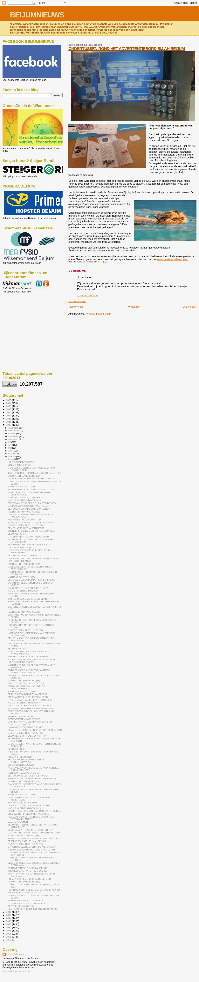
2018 (9, 421)
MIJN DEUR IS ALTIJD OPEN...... (23, 773)
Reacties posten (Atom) (99, 313)
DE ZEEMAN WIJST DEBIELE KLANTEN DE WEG (32, 503)
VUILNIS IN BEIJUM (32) (19, 465)
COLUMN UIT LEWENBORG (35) (24, 680)
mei (10, 448)
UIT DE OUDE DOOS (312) (21, 662)
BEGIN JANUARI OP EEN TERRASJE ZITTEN (30, 830)
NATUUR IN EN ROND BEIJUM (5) (24, 808)
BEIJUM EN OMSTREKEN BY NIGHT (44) (28, 736)
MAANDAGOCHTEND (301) (21, 486)
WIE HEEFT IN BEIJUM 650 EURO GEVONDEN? (31, 531)
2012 (9, 924)
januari (11, 459)
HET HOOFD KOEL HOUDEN (22, 802)
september (13, 436)
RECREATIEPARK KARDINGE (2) (24, 612)
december (13, 428)
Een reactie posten (77, 301)
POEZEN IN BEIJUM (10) (20, 757)
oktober (12, 433)
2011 (9, 927)
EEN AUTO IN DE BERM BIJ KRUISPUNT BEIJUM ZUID (35, 730)
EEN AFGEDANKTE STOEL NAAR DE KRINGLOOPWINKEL (26, 760)
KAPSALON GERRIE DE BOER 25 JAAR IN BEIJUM (33, 838)
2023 (9, 406)
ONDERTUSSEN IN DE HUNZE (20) (25, 733)
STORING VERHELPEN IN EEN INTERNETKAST (31, 659)
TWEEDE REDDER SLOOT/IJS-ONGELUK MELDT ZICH (35, 473)
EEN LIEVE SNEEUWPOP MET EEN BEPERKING (31, 580)
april (10, 451)
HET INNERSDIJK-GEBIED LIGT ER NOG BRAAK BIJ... (35, 890)
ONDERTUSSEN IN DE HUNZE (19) (25, 844)
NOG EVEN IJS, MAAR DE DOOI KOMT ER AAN (31, 522)
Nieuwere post (76, 306)
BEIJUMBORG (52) (17, 649)
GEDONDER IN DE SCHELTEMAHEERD (27, 903)
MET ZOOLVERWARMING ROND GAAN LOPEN (31, 850)
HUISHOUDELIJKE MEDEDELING (24, 892)
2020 (9, 415)
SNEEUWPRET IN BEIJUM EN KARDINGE (28, 814)
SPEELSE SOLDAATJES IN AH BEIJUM (27, 841)
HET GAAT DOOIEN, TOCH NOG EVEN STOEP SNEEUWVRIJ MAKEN (31, 818)
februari (12, 456)
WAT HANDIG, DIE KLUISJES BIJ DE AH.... (28, 599)
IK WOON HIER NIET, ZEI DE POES (25, 497)
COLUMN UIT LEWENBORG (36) (24, 564)
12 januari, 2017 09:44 (87, 295)
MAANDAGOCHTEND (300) (21, 577)
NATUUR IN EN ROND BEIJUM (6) (24, 703)
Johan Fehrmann (15, 954)
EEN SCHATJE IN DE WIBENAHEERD (26, 528)
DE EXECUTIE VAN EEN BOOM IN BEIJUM (29, 805)
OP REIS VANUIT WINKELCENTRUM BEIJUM (30, 700)
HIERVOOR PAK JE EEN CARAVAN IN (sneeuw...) (32, 778)
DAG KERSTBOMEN (18, 822)
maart (11, 453)
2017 (9, 425)
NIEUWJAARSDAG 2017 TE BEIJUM (25, 900)
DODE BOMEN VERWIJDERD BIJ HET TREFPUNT (33, 478)
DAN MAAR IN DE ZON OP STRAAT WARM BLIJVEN (33, 558)
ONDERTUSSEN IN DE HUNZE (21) (25, 630)
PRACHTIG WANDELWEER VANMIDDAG (28, 694)
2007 (9, 940)
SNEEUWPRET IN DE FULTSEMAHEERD (28, 697)
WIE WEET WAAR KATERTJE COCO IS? (27, 871)
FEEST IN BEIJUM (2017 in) (21, 906)
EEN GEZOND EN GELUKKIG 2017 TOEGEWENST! (33, 909)
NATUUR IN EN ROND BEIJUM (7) (24, 591)
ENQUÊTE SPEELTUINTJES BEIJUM (26, 683)
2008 (9, 937)
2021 (9, 412)
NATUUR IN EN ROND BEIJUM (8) (24, 500)
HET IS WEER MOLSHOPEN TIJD (24, 520)
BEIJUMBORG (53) (17, 534)
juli (9, 442)
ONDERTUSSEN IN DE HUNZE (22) (25, 525)
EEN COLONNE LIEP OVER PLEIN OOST (28, 776)
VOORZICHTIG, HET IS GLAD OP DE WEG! (29, 705)
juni (10, 445)
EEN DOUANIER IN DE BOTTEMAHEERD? (29, 509)
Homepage (133, 306)
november (13, 430)
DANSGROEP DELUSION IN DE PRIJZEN (28, 588)
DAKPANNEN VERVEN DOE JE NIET (26, 727)
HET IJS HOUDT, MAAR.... (20, 561)
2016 (9, 912)
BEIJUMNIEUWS (37, 15)
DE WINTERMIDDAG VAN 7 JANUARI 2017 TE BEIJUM (34, 811)
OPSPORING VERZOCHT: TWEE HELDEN (28, 506)
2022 (9, 409)
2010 (9, 930)
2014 (9, 918)
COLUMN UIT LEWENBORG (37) (24, 476)
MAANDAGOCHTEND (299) (21, 691)
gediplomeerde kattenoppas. (172, 259)
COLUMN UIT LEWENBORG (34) (24, 781)
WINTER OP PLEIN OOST (20, 716)
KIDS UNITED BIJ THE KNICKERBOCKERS (29, 544)
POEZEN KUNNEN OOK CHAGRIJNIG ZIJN (29, 879)
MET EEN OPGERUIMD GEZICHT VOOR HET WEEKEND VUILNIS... (30, 723)
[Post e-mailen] (104, 262)
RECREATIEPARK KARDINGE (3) (24, 512)
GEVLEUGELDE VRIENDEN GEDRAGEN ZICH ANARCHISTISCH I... (30, 568)
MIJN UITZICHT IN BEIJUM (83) (23, 835)
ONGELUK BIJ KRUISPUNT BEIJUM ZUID (28, 537)
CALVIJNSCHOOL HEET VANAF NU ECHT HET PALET (34, 833)
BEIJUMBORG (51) (17, 749)
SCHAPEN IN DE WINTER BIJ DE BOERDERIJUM (32, 708)
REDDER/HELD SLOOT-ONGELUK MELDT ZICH (31, 489)
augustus (13, 439)
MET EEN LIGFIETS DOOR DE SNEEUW (28, 656)
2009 (9, 933)
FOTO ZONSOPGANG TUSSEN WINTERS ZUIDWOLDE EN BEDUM (29, 671)
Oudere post (189, 306)
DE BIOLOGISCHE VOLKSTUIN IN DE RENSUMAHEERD (26, 687)
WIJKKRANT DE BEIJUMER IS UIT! (25, 555)
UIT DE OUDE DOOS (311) (21, 765)
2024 (9, 403)
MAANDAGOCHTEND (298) (21, 794)
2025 (9, 400)
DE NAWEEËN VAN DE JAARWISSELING (28, 868)
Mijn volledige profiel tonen (17, 971)
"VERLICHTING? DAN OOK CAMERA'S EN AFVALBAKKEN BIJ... (28, 652)
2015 (9, 915)
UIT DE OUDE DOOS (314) (21, 462)
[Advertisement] (20, 313)
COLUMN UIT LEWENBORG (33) (24, 882)
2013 (9, 921)
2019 (9, 418)
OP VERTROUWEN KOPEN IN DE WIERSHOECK (32, 847)
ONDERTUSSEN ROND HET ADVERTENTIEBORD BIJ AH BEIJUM (126, 48)
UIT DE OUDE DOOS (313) (21, 547)
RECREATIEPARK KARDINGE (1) (24, 719)
